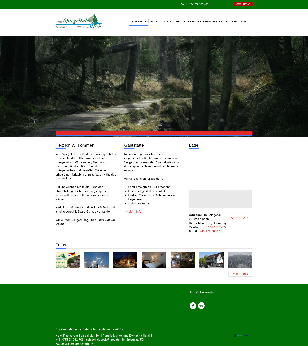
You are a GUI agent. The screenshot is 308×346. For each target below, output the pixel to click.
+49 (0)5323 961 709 (70, 339)
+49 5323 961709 (197, 4)
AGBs (119, 329)
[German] (215, 4)
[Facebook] (193, 305)
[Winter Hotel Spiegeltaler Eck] (125, 260)
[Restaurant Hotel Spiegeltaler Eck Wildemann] (183, 260)
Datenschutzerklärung (96, 329)
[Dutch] (226, 4)
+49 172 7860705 (211, 231)
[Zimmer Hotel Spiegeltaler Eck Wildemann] (154, 260)
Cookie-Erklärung (67, 329)
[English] (221, 4)
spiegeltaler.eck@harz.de (103, 339)
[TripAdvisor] (201, 305)
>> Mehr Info (132, 211)
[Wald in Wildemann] (96, 260)
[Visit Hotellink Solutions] (243, 335)
